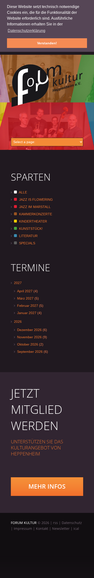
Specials (26, 243)
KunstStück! (30, 229)
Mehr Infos (47, 486)
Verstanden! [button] (47, 43)
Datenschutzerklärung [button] (26, 31)
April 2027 (25, 291)
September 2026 (30, 352)
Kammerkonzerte (35, 214)
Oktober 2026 (27, 344)
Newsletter (61, 528)
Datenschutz (72, 522)
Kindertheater (32, 221)
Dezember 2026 (29, 330)
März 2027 (25, 298)
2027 (18, 283)
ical (76, 528)
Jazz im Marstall (34, 207)
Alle (22, 192)
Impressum (23, 528)
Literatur (28, 236)
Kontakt (42, 528)
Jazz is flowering (35, 199)
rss (55, 522)
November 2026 (29, 337)
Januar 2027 (26, 313)
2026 (18, 322)
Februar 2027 (27, 306)
